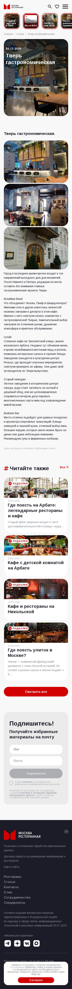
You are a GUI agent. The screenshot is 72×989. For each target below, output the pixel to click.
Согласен (36, 980)
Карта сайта (11, 866)
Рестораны (12, 876)
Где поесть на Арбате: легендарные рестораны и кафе (35, 510)
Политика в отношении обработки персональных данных (35, 848)
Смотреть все (36, 691)
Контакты (11, 887)
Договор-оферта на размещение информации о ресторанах (34, 858)
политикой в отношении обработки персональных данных (33, 794)
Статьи (9, 882)
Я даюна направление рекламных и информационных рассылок (37, 783)
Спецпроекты (14, 902)
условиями (18, 967)
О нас (8, 892)
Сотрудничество (17, 897)
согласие (27, 782)
